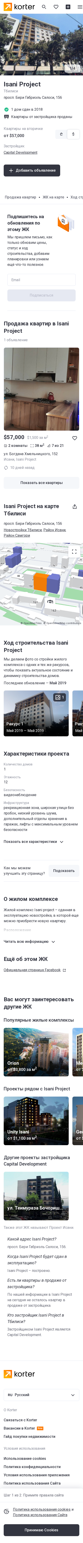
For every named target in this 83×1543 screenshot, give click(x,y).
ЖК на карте (53, 197)
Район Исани (54, 530)
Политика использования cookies (42, 1509)
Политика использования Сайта (40, 1515)
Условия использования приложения (37, 1475)
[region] (41, 584)
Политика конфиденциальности (32, 1467)
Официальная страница (32, 970)
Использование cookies (25, 1458)
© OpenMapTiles (31, 623)
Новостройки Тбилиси (23, 530)
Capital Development (20, 152)
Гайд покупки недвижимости (29, 1436)
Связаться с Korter (20, 1420)
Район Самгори (17, 535)
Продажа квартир (20, 197)
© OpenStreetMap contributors (62, 623)
